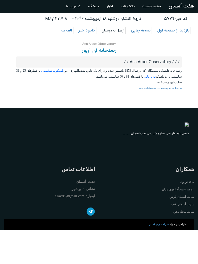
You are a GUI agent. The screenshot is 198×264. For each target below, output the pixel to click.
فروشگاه (93, 6)
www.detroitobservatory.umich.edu (160, 88)
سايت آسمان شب (182, 204)
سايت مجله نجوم (183, 211)
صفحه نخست (151, 6)
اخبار (110, 6)
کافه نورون (187, 182)
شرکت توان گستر (159, 224)
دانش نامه (128, 6)
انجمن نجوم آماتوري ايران (178, 189)
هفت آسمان (181, 6)
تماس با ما (73, 6)
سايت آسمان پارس (181, 197)
